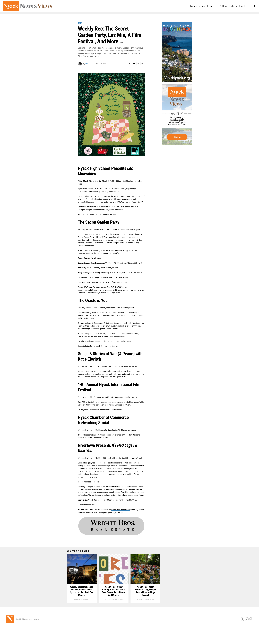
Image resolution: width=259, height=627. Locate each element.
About (205, 6)
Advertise (25, 619)
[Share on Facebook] (130, 63)
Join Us (213, 6)
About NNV (18, 619)
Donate (242, 6)
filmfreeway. (118, 410)
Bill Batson (88, 64)
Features (194, 6)
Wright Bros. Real (118, 510)
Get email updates (228, 6)
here (107, 346)
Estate (127, 510)
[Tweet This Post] (134, 63)
